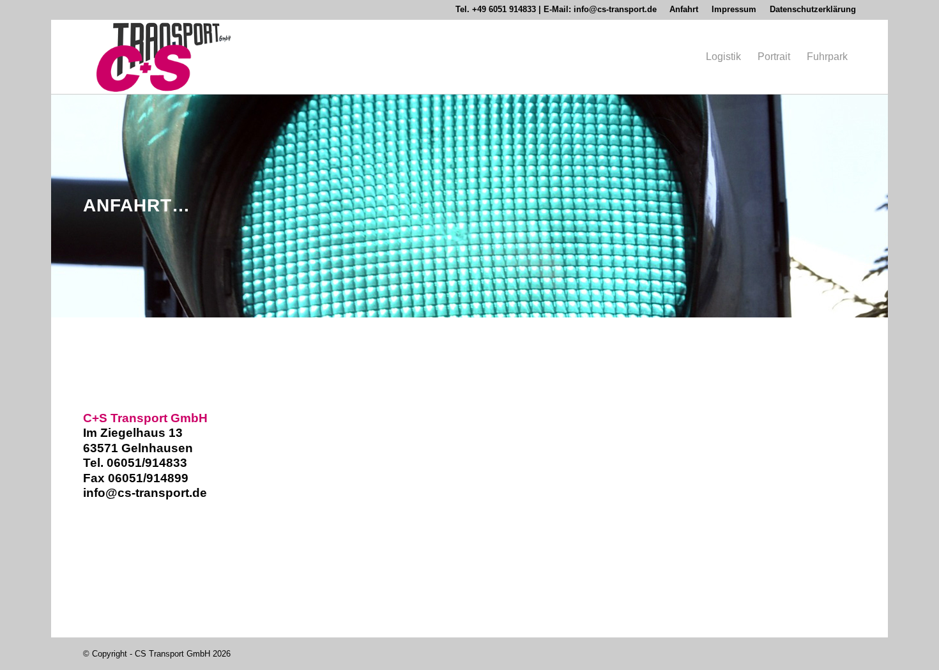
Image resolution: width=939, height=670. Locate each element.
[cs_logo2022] (164, 57)
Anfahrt (683, 9)
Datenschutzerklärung (813, 9)
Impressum (734, 9)
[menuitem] (684, 9)
